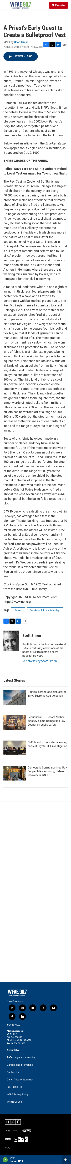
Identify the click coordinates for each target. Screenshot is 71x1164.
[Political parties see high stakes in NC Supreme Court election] (14, 697)
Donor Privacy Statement (20, 1079)
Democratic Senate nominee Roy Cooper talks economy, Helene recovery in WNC (47, 771)
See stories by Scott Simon (39, 661)
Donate (60, 5)
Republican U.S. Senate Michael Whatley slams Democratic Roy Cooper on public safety (46, 720)
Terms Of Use (14, 1102)
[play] (5, 1159)
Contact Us (13, 1072)
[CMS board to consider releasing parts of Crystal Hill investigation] (14, 748)
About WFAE (13, 1050)
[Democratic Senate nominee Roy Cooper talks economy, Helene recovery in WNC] (14, 773)
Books (18, 610)
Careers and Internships (20, 1065)
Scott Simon (21, 42)
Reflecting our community (21, 1057)
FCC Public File (14, 1087)
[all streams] (66, 1159)
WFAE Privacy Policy (17, 1094)
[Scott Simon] (11, 641)
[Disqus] (35, 848)
